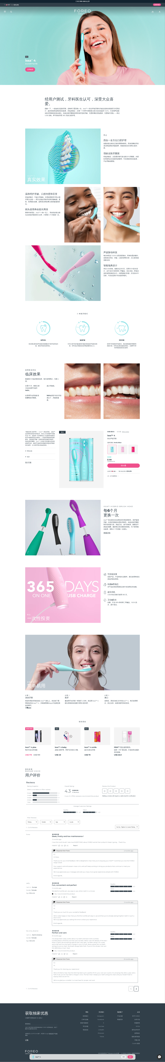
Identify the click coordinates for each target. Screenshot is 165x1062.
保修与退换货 (84, 1023)
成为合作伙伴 (136, 1030)
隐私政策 (51, 1033)
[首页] (82, 12)
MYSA (138, 1026)
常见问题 (85, 1026)
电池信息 (85, 1030)
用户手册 (28, 462)
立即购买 (30, 69)
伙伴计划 (137, 1019)
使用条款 (137, 1033)
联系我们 (85, 1016)
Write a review (125, 431)
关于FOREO (136, 1016)
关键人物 (137, 1040)
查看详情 (107, 533)
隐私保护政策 (136, 1036)
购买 (130, 1057)
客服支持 (120, 1019)
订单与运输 (85, 1019)
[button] (159, 1057)
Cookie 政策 (136, 1043)
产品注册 (120, 1016)
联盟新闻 (137, 1023)
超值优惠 (157, 5)
